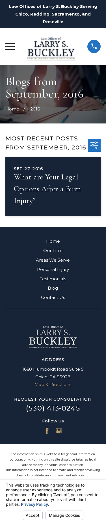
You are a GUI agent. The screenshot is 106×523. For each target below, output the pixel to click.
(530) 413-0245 (53, 408)
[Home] (51, 46)
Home (53, 241)
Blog (53, 288)
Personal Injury (53, 269)
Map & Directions (52, 384)
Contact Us (53, 297)
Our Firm (52, 250)
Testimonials (53, 278)
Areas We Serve (53, 260)
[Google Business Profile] (59, 431)
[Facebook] (47, 431)
